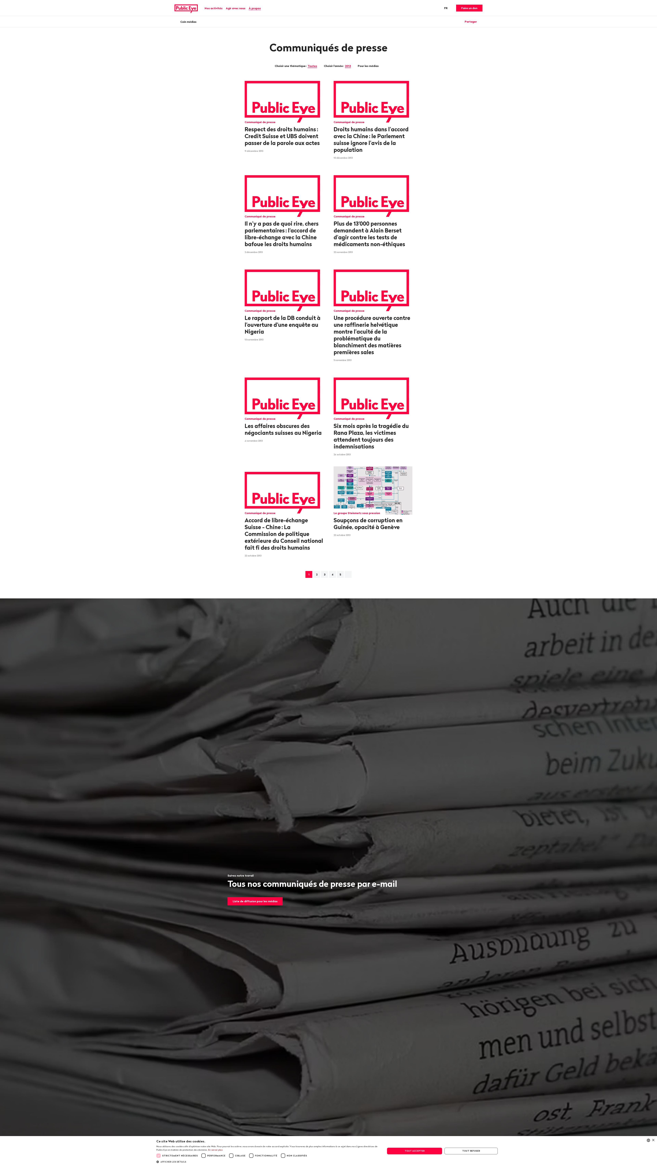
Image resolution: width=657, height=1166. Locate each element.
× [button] (653, 1140)
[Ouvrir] (481, 21)
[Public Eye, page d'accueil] (186, 8)
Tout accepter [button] (415, 1151)
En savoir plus (215, 1150)
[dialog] (328, 1151)
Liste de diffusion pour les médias (255, 901)
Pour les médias (368, 66)
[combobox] (648, 1140)
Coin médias (188, 21)
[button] (267, 1161)
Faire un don (469, 8)
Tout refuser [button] (471, 1151)
